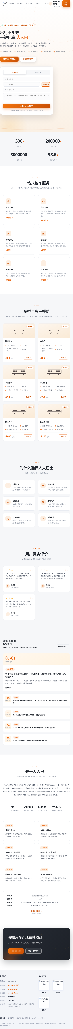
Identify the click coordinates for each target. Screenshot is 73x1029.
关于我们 (46, 3)
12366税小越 (41, 1018)
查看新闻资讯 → (36, 911)
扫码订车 (38, 72)
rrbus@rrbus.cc (13, 989)
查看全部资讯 (63, 647)
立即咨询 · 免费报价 (26, 106)
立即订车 (65, 4)
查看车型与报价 (28, 59)
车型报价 (20, 3)
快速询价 (15, 72)
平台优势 (29, 3)
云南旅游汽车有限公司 (14, 1018)
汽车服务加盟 (26, 1018)
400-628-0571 (16, 951)
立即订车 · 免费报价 (9, 59)
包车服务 (11, 3)
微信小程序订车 (33, 951)
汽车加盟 (33, 1018)
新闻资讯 (37, 3)
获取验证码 (46, 84)
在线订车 (28, 357)
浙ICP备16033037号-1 (51, 1023)
